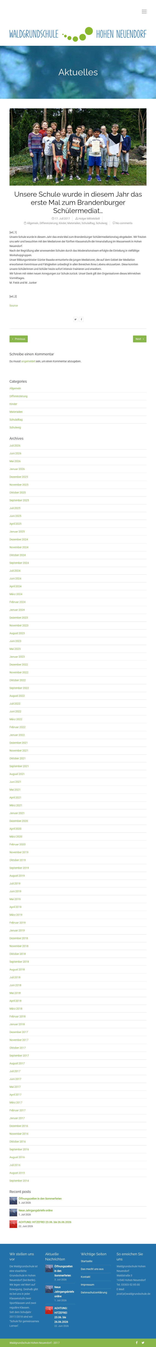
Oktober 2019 (18, 860)
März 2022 (16, 719)
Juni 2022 (15, 711)
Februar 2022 (17, 727)
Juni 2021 (15, 781)
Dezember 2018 (19, 938)
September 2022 (19, 688)
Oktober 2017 (18, 1047)
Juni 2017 (15, 1079)
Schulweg (101, 223)
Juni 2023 (15, 641)
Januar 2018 (17, 1024)
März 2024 (16, 594)
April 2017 (15, 1094)
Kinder (62, 223)
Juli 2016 (15, 1165)
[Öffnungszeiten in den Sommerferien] (13, 1200)
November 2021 (19, 750)
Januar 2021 (17, 813)
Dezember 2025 (19, 476)
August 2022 (17, 695)
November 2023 (19, 625)
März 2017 (16, 1102)
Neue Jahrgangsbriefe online (36, 1210)
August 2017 (17, 1063)
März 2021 (16, 805)
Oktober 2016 (18, 1141)
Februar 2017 (17, 1110)
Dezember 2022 (19, 664)
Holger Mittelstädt (89, 218)
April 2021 (15, 797)
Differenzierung (49, 223)
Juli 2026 (15, 445)
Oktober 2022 (18, 680)
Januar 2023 (17, 656)
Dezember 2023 (19, 617)
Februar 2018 (17, 1016)
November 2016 (19, 1133)
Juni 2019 (15, 891)
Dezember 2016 (19, 1125)
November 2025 (19, 484)
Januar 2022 (17, 734)
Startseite (86, 1261)
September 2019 (19, 867)
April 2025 (15, 523)
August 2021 (17, 774)
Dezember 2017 (19, 1032)
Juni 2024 (15, 578)
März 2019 (16, 914)
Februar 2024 (17, 601)
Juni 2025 (15, 515)
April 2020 (15, 828)
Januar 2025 (17, 531)
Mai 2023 (15, 648)
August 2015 (17, 1172)
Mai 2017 (15, 1086)
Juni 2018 (15, 985)
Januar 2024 (17, 609)
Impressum (87, 1284)
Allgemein (32, 223)
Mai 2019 (15, 899)
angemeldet (28, 361)
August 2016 (17, 1157)
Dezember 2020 (19, 820)
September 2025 (19, 500)
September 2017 (19, 1055)
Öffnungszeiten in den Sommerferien (40, 1198)
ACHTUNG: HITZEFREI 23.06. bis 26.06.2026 (45, 1222)
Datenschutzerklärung (94, 1292)
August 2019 (17, 875)
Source (14, 305)
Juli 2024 (15, 570)
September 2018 (19, 961)
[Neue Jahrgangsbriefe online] (13, 1212)
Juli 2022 (15, 703)
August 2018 (17, 969)
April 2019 (15, 906)
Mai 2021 (15, 789)
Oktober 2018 (18, 953)
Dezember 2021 (19, 742)
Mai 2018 (15, 993)
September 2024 (19, 562)
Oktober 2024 (18, 555)
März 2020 (16, 836)
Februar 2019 (17, 922)
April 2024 (15, 586)
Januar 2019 (17, 930)
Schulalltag (88, 223)
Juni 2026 (15, 453)
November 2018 (19, 946)
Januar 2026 (17, 469)
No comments (124, 223)
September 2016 (19, 1149)
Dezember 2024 (19, 539)
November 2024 (19, 547)
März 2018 (16, 1008)
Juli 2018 (15, 977)
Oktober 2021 (18, 758)
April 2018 (15, 1000)
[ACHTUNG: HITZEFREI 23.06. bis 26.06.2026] (13, 1223)
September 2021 (19, 766)
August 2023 (17, 633)
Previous (19, 338)
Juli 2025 (15, 508)
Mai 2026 (15, 461)
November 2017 (19, 1039)
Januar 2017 (17, 1118)
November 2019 (19, 852)
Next (139, 338)
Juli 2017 (15, 1071)
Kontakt (85, 1276)
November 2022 (19, 672)
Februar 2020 (17, 844)
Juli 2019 (15, 883)
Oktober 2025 (18, 492)
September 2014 (19, 1180)
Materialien (73, 223)
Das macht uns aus (92, 1269)
